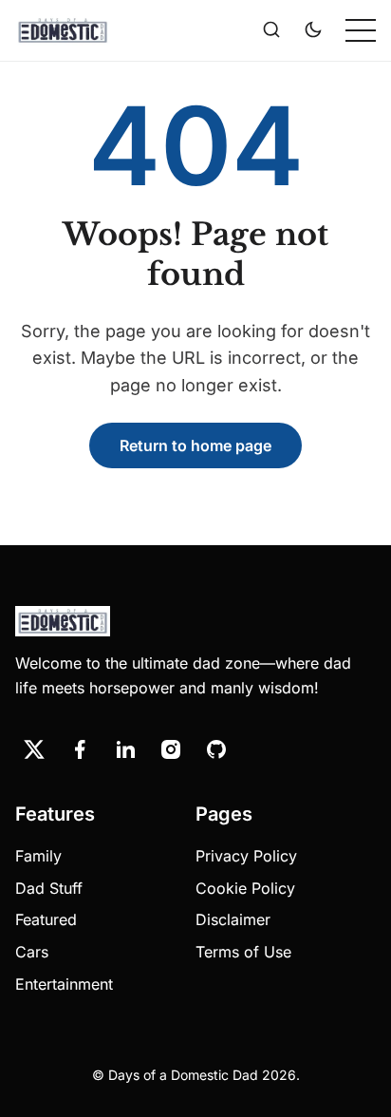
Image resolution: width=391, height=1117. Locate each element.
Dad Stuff (49, 888)
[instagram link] (171, 749)
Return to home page (195, 445)
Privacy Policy (246, 855)
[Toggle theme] (313, 30)
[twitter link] (34, 749)
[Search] (271, 30)
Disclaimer (233, 919)
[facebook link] (80, 749)
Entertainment (64, 984)
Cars (31, 951)
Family (38, 855)
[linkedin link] (125, 749)
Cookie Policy (245, 888)
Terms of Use (243, 951)
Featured (46, 919)
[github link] (216, 749)
